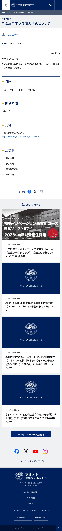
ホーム (4, 12)
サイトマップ (15, 510)
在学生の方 (12, 34)
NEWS (11, 12)
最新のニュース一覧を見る (31, 434)
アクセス (31, 503)
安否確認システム (23, 517)
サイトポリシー (45, 510)
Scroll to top (59, 528)
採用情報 (31, 497)
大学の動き (6, 18)
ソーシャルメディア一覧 (32, 461)
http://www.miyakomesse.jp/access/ (19, 136)
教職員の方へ (41, 517)
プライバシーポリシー (30, 510)
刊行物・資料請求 (31, 492)
